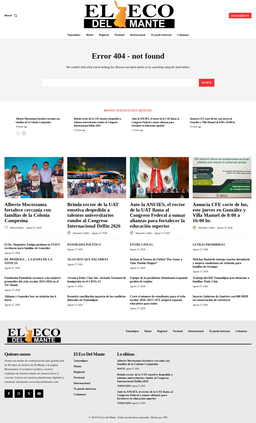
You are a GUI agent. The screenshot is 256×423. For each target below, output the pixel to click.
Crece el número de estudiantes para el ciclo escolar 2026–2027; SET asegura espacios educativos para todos (157, 300)
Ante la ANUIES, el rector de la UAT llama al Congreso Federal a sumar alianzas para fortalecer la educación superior (155, 122)
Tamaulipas (124, 386)
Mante (121, 368)
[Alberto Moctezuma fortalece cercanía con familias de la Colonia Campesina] (34, 177)
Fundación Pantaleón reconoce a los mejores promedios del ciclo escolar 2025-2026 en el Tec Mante (32, 281)
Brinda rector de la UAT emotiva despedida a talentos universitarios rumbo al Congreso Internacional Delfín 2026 (97, 122)
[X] (29, 393)
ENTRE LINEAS (141, 244)
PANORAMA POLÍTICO (84, 244)
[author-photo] (6, 228)
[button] (11, 15)
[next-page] (24, 133)
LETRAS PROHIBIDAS (209, 244)
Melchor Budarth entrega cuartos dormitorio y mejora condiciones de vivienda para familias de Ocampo (221, 263)
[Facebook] (8, 393)
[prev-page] (18, 133)
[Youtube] (39, 393)
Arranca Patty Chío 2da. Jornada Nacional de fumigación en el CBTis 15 (96, 279)
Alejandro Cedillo (81, 233)
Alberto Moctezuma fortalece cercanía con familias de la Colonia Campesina (27, 212)
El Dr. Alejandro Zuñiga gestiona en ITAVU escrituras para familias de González (32, 246)
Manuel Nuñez (17, 227)
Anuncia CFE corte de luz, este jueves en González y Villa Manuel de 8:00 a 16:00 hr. (220, 212)
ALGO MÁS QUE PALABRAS (87, 259)
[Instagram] (19, 393)
